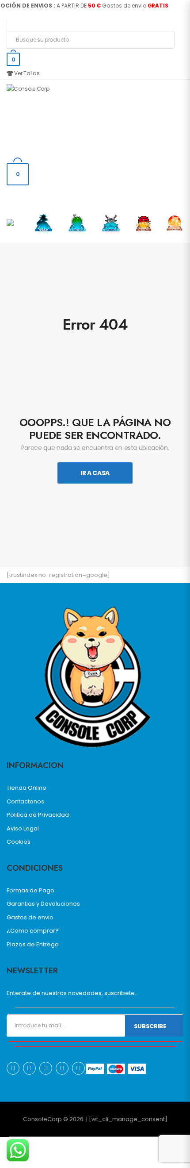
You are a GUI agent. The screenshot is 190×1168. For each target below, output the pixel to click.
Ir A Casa (95, 473)
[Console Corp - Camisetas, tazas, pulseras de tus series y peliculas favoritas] (41, 117)
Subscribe (150, 1026)
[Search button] (165, 40)
